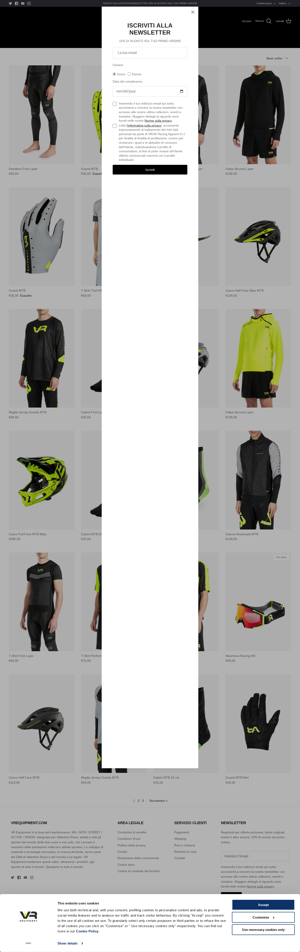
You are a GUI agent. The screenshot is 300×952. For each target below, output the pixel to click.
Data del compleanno (127, 81)
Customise (261, 917)
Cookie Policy (87, 931)
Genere (118, 65)
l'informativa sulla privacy (144, 125)
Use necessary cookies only (263, 930)
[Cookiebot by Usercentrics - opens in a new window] (28, 943)
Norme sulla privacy (158, 120)
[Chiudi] (193, 12)
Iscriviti (150, 169)
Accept (263, 905)
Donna (136, 74)
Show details (68, 943)
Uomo (121, 74)
